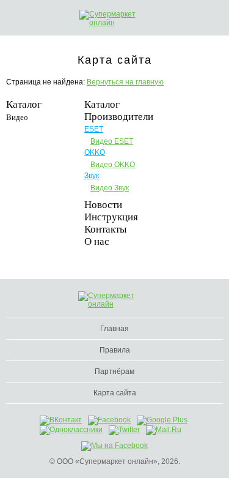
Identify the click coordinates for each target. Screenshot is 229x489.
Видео (17, 117)
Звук (91, 175)
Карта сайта (114, 393)
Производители (118, 116)
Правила (115, 350)
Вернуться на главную (125, 82)
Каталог (24, 104)
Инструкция (111, 217)
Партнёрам (114, 371)
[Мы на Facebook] (114, 445)
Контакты (105, 229)
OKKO (94, 152)
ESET (93, 129)
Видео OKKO (112, 164)
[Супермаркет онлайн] (116, 18)
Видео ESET (111, 141)
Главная (114, 328)
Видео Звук (109, 188)
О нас (96, 241)
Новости (103, 205)
